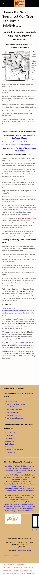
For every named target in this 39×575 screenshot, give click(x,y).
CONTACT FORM (17, 356)
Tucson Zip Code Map (11, 475)
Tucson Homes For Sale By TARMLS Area (17, 495)
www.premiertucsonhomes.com (12, 310)
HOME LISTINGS (23, 343)
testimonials (10, 334)
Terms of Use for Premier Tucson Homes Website (18, 573)
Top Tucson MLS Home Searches (24, 466)
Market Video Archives (12, 504)
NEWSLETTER (12, 345)
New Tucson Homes (28, 506)
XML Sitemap (29, 511)
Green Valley (9, 447)
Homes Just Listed (11, 401)
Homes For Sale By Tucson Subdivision (19, 508)
